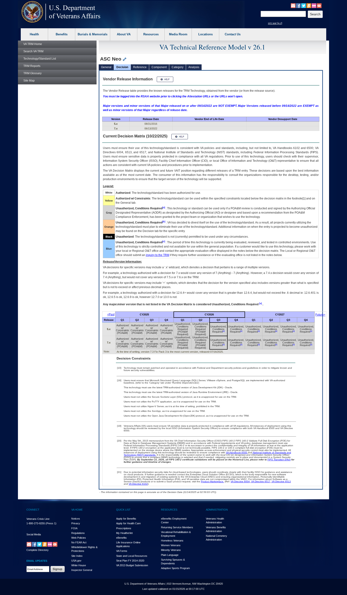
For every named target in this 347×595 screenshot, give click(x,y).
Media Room (178, 34)
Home (32, 44)
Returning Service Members (177, 527)
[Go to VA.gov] (61, 12)
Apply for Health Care (128, 523)
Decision (122, 67)
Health (34, 34)
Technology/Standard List (39, 58)
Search (33, 51)
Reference (140, 67)
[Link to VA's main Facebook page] (298, 5)
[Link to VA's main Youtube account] (319, 5)
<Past (110, 314)
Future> (320, 314)
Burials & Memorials (92, 34)
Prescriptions (123, 528)
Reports (31, 66)
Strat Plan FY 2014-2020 (130, 560)
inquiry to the (157, 255)
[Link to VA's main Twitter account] (303, 5)
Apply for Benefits (126, 518)
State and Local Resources (131, 555)
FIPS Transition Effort (279, 459)
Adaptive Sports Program (175, 568)
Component (159, 67)
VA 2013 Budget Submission (132, 565)
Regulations (78, 533)
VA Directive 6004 (240, 481)
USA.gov (76, 560)
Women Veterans (171, 545)
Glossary (32, 73)
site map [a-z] (275, 23)
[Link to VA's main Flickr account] (314, 5)
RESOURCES (169, 509)
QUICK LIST (123, 509)
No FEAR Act (78, 542)
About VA (124, 34)
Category (177, 67)
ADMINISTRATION (217, 509)
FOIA (74, 528)
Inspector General (81, 570)
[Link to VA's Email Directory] (293, 5)
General (106, 67)
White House (78, 565)
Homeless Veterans (172, 540)
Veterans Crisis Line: (38, 518)
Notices (75, 518)
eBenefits (121, 537)
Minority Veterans (171, 550)
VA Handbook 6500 (237, 452)
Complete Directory (37, 550)
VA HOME (77, 509)
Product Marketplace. (212, 481)
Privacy (75, 523)
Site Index (77, 555)
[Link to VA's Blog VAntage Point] (308, 5)
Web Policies (78, 537)
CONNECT (32, 509)
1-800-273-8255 (35, 523)
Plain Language (169, 555)
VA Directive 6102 (138, 484)
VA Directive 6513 (281, 481)
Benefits (62, 34)
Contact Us (233, 34)
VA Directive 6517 (260, 481)
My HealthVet (124, 533)
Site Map (29, 80)
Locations (205, 34)
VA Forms (121, 551)
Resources (151, 34)
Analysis (193, 67)
